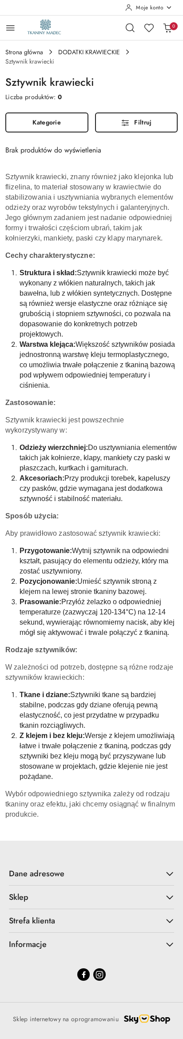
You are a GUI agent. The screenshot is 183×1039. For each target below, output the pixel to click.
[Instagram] (99, 974)
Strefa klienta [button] (32, 921)
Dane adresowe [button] (36, 873)
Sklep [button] (18, 897)
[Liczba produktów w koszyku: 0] (167, 27)
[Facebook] (83, 974)
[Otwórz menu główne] (10, 28)
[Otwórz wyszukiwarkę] (130, 27)
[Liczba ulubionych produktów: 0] (149, 27)
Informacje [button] (28, 944)
